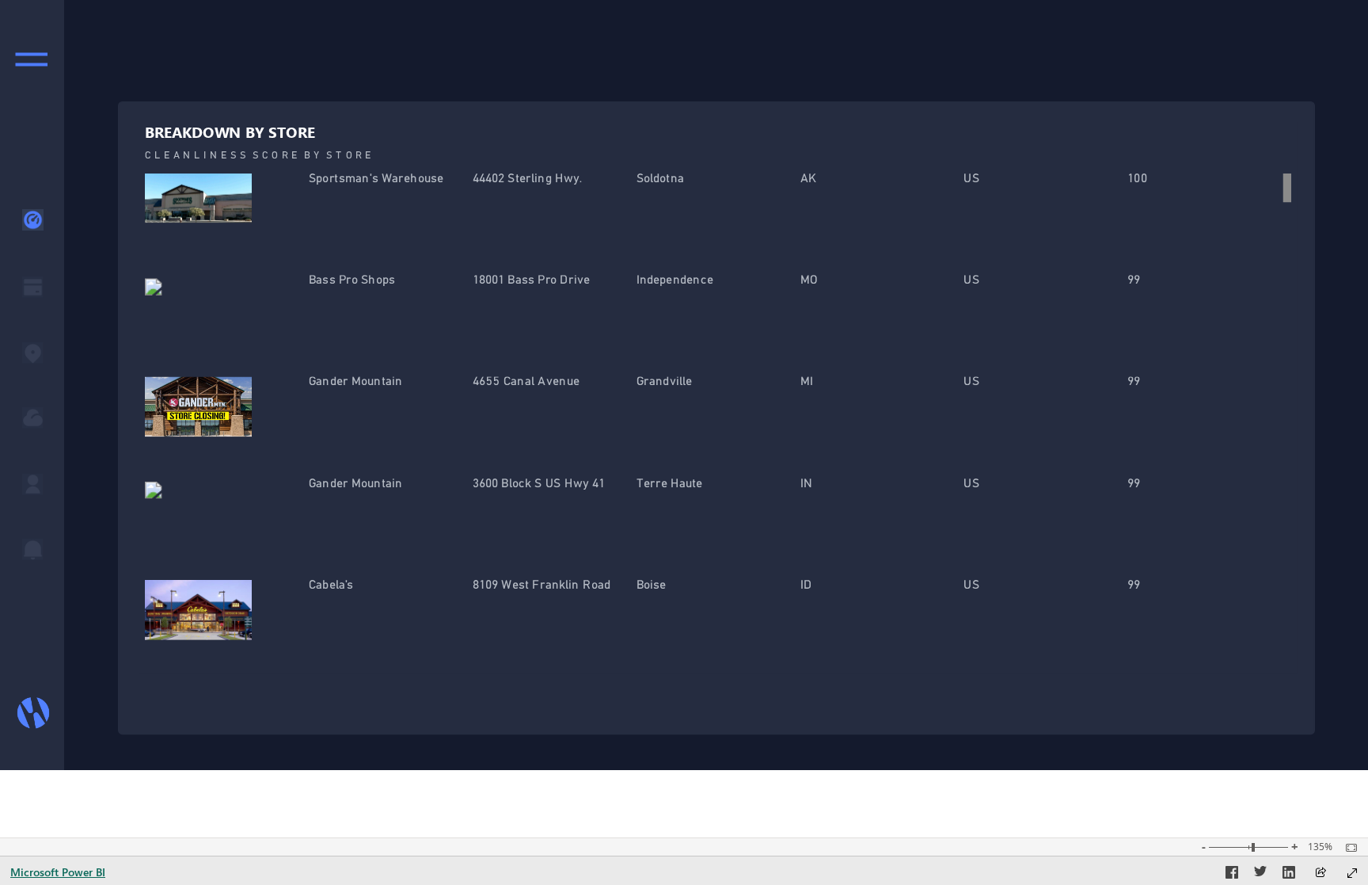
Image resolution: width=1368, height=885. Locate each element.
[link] (30, 58)
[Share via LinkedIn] (1288, 874)
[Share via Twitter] (1260, 874)
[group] (718, 398)
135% (1320, 847)
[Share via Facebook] (1232, 874)
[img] (32, 385)
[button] (33, 220)
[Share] (1320, 873)
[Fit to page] (1347, 847)
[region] (684, 385)
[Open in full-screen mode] (1352, 873)
